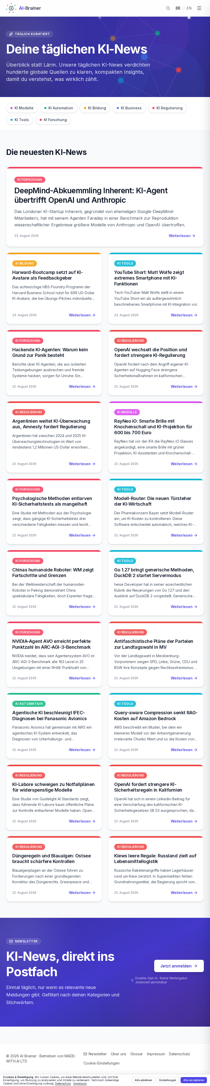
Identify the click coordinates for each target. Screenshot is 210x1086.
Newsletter (98, 1054)
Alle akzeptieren (193, 1080)
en (189, 8)
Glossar (136, 1054)
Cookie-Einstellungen (101, 1063)
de (178, 8)
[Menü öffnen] (199, 8)
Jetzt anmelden (176, 965)
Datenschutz (179, 1054)
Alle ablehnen (143, 1080)
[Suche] (168, 8)
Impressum (156, 1054)
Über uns (118, 1054)
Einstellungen (167, 1080)
